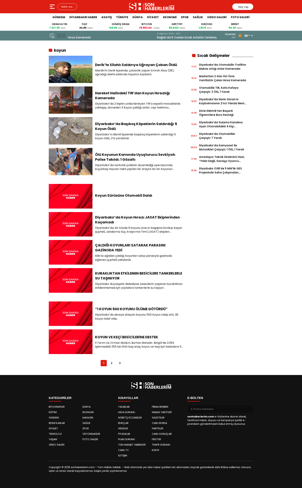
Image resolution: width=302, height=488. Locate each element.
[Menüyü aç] (53, 6)
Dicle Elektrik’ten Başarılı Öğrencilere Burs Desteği (216, 113)
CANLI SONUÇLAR (162, 434)
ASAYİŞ (106, 17)
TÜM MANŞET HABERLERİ (132, 444)
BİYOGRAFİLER (57, 407)
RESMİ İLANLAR (57, 423)
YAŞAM (53, 439)
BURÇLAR (123, 423)
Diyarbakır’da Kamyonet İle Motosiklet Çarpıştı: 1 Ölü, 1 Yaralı (221, 147)
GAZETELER (158, 417)
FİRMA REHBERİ (160, 407)
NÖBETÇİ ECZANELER (130, 417)
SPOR (185, 17)
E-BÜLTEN (195, 398)
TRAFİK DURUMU (161, 444)
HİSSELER (123, 428)
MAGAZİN (87, 417)
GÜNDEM (58, 17)
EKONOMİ (170, 17)
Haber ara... (67, 6)
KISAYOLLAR (128, 398)
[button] (59, 35)
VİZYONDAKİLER (91, 434)
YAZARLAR (124, 407)
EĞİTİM (53, 412)
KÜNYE (155, 450)
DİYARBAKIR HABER (83, 17)
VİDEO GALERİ (217, 17)
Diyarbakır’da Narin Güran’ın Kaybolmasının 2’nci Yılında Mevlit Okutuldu (222, 101)
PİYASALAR (124, 434)
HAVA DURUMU (126, 412)
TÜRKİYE (122, 17)
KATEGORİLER (60, 398)
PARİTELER (157, 428)
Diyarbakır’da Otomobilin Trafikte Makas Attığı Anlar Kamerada (222, 67)
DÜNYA (137, 17)
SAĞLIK (198, 17)
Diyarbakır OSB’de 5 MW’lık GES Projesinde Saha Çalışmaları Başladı (220, 170)
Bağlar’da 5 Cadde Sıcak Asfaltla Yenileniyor (99, 37)
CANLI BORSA (159, 423)
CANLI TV (123, 450)
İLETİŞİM (122, 455)
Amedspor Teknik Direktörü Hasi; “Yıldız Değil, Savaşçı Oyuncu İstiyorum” (222, 159)
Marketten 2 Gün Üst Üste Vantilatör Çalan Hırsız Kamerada (222, 78)
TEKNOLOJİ (55, 434)
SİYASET (153, 17)
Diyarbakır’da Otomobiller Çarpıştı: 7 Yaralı (217, 136)
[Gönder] (249, 409)
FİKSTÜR (156, 439)
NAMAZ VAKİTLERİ (162, 412)
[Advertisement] (269, 74)
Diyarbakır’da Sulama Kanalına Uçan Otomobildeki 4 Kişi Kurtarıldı (221, 124)
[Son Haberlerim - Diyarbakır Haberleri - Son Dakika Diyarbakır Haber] (151, 7)
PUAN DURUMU (126, 439)
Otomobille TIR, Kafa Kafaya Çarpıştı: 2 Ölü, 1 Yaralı (218, 90)
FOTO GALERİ (240, 17)
